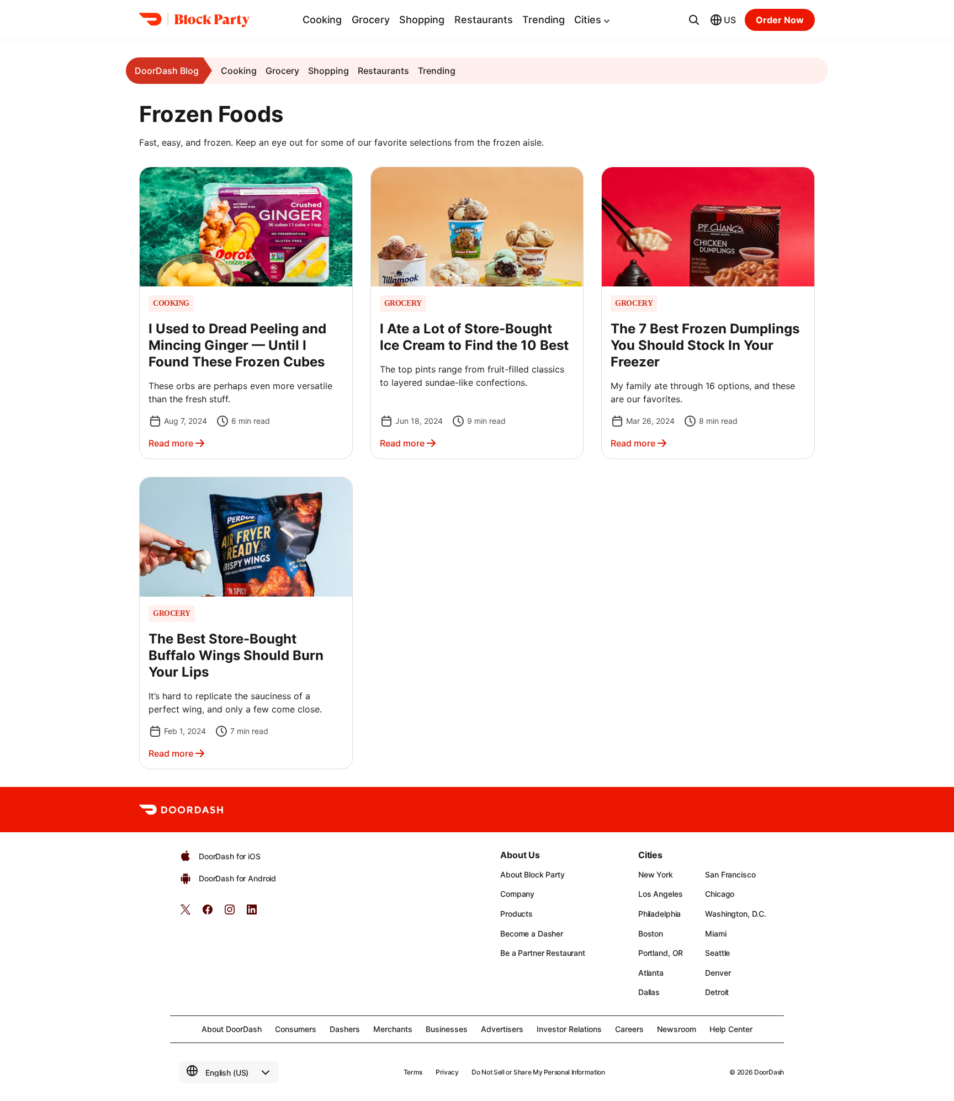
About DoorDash (232, 1029)
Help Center (730, 1029)
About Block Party (532, 874)
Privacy (447, 1072)
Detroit (717, 992)
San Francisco (730, 874)
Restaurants (483, 19)
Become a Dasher (531, 933)
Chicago (719, 893)
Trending (543, 19)
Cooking (322, 19)
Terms (413, 1072)
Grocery (371, 19)
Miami (715, 933)
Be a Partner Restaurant (542, 953)
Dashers (345, 1029)
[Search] (694, 19)
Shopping (421, 19)
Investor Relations (569, 1029)
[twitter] (185, 913)
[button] (246, 313)
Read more (171, 443)
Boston (650, 933)
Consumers (295, 1029)
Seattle (717, 953)
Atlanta (651, 972)
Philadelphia (659, 913)
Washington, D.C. (735, 913)
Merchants (392, 1029)
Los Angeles (660, 893)
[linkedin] (251, 913)
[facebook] (207, 913)
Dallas (649, 992)
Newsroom (676, 1029)
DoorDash (769, 1072)
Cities (587, 19)
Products (516, 913)
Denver (717, 972)
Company (517, 893)
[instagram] (229, 913)
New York (655, 874)
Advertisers (502, 1029)
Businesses (447, 1029)
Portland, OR (660, 953)
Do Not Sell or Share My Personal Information (538, 1072)
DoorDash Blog (167, 70)
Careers (629, 1029)
